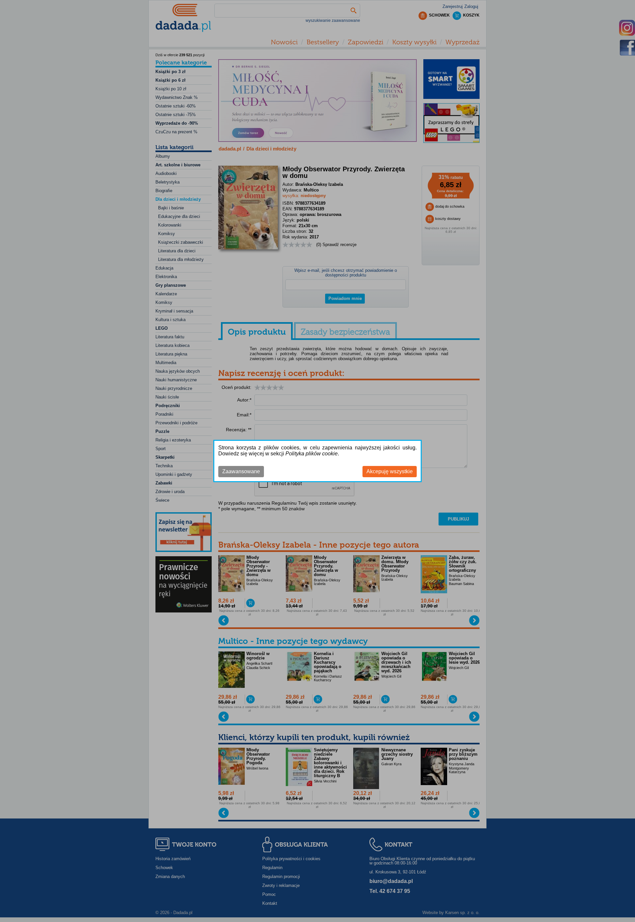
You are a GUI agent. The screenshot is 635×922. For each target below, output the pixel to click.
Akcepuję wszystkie (389, 471)
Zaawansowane (241, 471)
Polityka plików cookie (311, 453)
